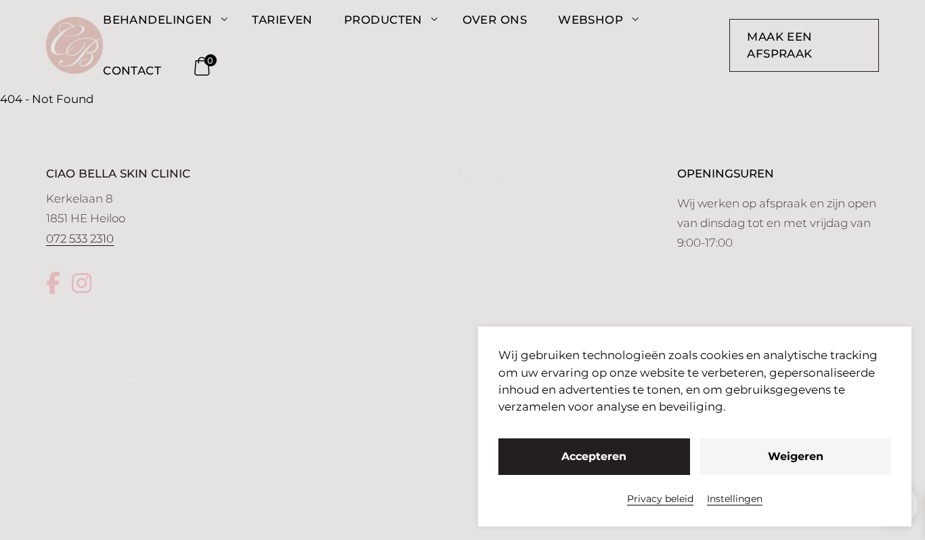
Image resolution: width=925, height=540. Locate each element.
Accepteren (593, 456)
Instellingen (734, 499)
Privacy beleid (660, 499)
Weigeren (795, 456)
